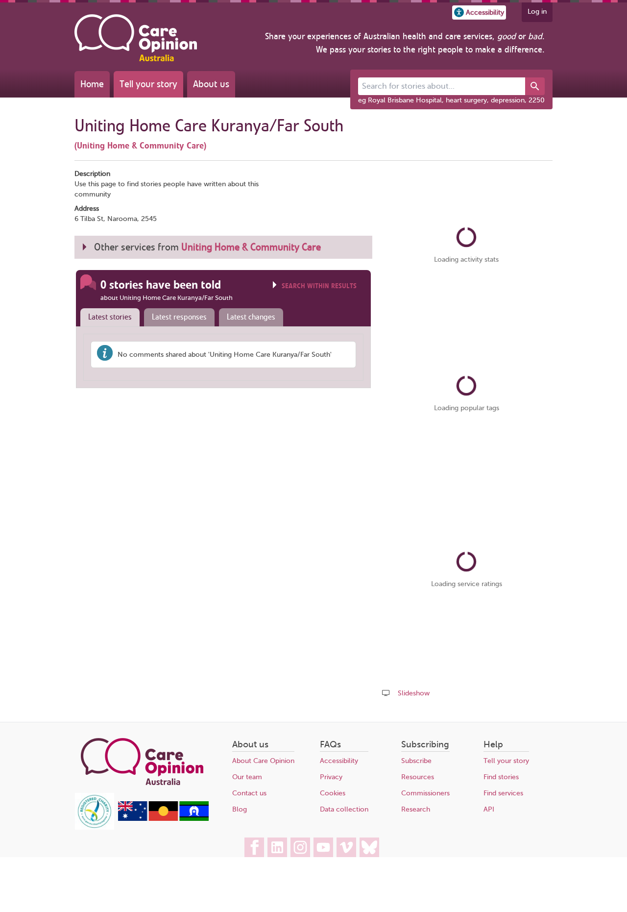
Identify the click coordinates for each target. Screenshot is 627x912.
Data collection (344, 809)
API (488, 809)
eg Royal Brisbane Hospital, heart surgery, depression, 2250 (451, 100)
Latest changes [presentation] (251, 317)
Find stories (501, 777)
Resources (417, 777)
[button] (479, 12)
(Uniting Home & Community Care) (140, 145)
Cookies (332, 793)
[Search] (535, 86)
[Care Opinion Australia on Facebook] (254, 847)
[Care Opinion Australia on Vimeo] (346, 847)
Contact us (249, 793)
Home (92, 84)
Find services (503, 793)
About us (211, 84)
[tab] (108, 317)
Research (415, 809)
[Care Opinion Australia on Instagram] (300, 847)
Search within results (319, 286)
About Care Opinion (263, 760)
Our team (247, 777)
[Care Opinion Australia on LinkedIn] (277, 847)
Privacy (331, 777)
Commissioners (425, 793)
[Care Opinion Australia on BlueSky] (369, 847)
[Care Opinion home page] (135, 37)
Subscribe (416, 760)
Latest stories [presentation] (110, 317)
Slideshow (414, 693)
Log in (537, 11)
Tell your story (148, 84)
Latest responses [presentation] (179, 317)
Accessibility (339, 760)
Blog (239, 809)
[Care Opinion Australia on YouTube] (323, 847)
